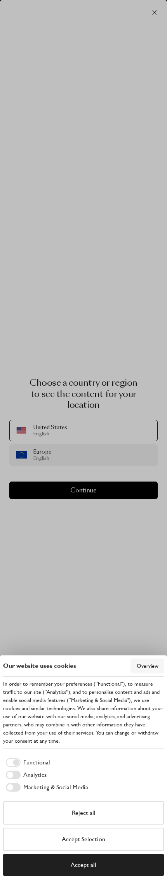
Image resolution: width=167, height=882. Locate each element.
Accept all (83, 864)
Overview (147, 666)
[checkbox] (26, 762)
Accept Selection (83, 839)
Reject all (84, 812)
